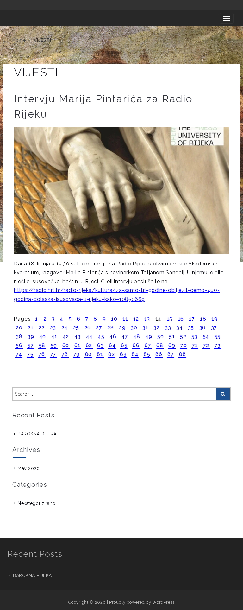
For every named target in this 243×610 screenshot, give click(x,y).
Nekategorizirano (36, 503)
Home (19, 40)
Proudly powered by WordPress (142, 602)
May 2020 (29, 468)
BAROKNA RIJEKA (37, 433)
